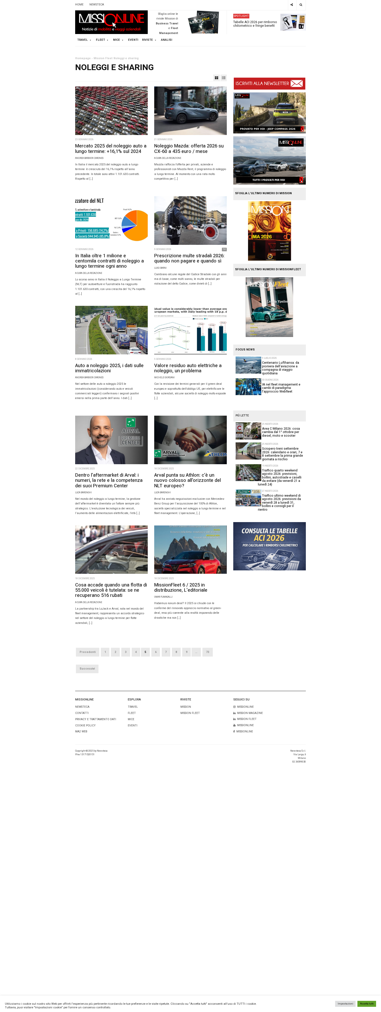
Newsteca (82, 707)
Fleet (132, 713)
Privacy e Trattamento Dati (95, 719)
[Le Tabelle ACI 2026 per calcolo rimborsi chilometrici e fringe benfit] (269, 546)
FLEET (100, 40)
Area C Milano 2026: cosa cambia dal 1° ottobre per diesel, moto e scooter (281, 432)
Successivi (87, 669)
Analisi (166, 40)
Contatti (82, 713)
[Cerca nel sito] (301, 5)
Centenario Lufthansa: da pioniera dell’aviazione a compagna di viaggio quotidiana (280, 367)
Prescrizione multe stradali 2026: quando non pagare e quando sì (189, 258)
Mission (185, 707)
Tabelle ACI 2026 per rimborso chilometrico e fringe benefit (255, 24)
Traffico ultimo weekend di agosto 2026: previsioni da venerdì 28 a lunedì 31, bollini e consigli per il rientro (279, 502)
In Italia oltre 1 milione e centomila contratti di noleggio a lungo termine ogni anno (109, 261)
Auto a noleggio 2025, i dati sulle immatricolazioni (109, 368)
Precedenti (88, 652)
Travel (133, 707)
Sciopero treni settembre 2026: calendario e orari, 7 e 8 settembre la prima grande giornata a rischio (282, 453)
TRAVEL (82, 40)
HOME (79, 5)
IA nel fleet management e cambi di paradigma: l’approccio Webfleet (281, 388)
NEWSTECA (96, 5)
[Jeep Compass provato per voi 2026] (269, 113)
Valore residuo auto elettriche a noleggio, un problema (188, 368)
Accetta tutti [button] (367, 1004)
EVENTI (132, 725)
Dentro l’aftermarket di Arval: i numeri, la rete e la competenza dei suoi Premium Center (109, 480)
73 (207, 652)
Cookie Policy (85, 725)
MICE (116, 40)
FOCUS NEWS (245, 350)
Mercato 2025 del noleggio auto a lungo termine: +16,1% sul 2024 (110, 149)
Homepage (83, 58)
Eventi (133, 40)
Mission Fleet (103, 58)
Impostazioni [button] (345, 1004)
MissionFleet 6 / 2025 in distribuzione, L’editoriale (180, 588)
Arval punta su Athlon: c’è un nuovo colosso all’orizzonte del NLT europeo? (187, 480)
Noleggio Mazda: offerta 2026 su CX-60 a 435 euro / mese (189, 149)
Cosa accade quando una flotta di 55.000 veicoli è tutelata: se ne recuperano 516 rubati (111, 590)
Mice (131, 719)
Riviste (147, 40)
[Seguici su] (291, 5)
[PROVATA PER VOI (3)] (269, 160)
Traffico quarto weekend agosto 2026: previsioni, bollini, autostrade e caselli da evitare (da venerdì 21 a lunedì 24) (280, 477)
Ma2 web (81, 731)
